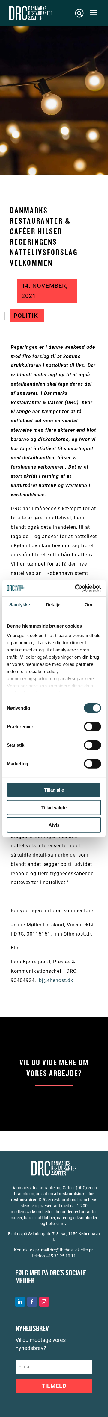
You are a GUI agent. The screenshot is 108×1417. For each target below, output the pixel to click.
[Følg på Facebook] (32, 1302)
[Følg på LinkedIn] (20, 1302)
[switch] (92, 726)
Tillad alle (54, 789)
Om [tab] (88, 604)
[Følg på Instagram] (44, 1302)
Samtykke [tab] (19, 604)
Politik (26, 315)
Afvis (54, 825)
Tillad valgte (54, 807)
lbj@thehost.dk (55, 980)
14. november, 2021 (45, 290)
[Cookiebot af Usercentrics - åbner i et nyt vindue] (76, 588)
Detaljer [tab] (54, 604)
